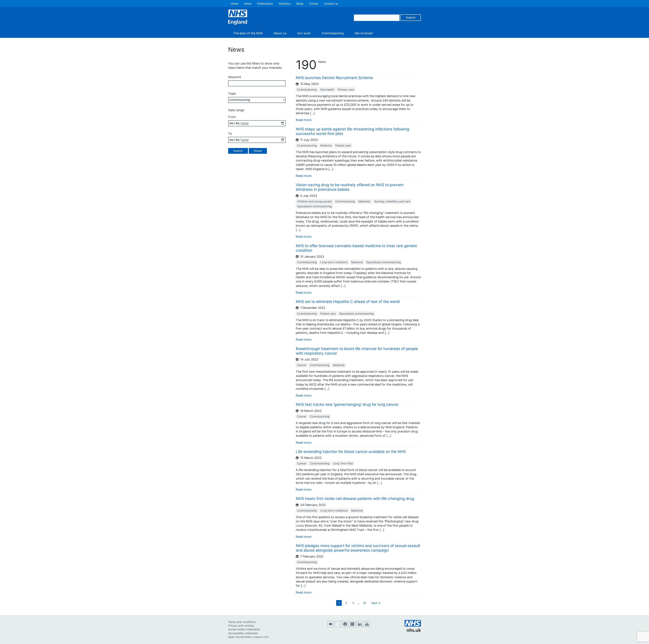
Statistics (285, 3)
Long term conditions (334, 262)
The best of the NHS (248, 33)
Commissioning (333, 33)
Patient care (343, 145)
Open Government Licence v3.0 (248, 637)
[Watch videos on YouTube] (367, 626)
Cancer (301, 365)
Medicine (326, 145)
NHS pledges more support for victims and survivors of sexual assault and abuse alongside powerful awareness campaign (358, 547)
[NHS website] (413, 631)
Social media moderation (244, 629)
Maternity (364, 201)
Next (374, 603)
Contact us (331, 3)
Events (313, 3)
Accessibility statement (243, 633)
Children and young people (314, 201)
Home (234, 3)
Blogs (300, 3)
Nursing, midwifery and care (392, 201)
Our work (304, 33)
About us (280, 33)
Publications (265, 3)
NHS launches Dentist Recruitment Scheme (335, 77)
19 (364, 603)
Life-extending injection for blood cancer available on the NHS (351, 451)
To (230, 133)
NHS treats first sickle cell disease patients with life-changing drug (355, 498)
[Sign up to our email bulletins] (330, 626)
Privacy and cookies (241, 625)
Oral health (327, 89)
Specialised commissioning (314, 206)
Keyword (234, 77)
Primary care (346, 89)
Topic (232, 93)
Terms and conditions (242, 622)
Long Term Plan (343, 463)
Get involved (363, 33)
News (247, 3)
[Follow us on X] (338, 626)
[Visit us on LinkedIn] (359, 626)
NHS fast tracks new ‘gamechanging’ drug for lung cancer (347, 404)
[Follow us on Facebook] (345, 626)
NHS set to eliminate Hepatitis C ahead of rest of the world (348, 301)
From (232, 117)
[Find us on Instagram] (352, 626)
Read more (303, 120)
